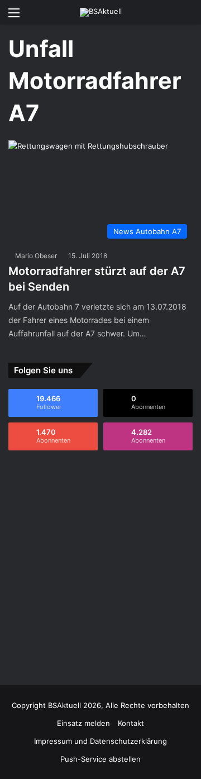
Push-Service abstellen (100, 758)
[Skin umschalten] (167, 16)
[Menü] (14, 16)
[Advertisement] (100, 567)
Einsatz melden (83, 723)
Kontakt (131, 723)
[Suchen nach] (187, 16)
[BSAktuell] (101, 12)
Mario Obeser (36, 255)
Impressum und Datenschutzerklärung (100, 741)
